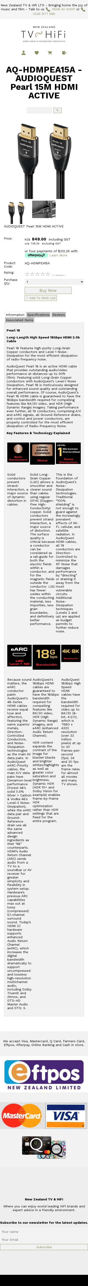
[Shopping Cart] (50, 53)
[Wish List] (37, 52)
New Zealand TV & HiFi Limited (56, 1280)
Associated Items (19, 320)
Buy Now (48, 290)
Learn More (58, 255)
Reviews (58, 315)
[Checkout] (64, 52)
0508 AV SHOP (63, 9)
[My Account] (23, 52)
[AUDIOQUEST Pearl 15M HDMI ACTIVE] (44, 198)
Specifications (38, 315)
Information (15, 315)
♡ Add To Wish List (41, 298)
